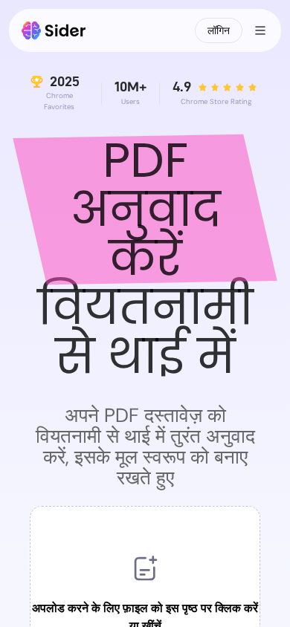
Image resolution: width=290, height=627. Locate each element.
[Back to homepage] (54, 30)
